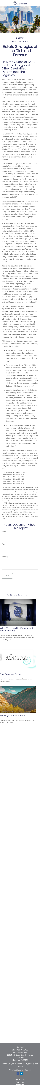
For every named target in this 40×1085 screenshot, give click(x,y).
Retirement (20, 1082)
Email (4, 544)
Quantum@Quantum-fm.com (20, 1070)
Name (4, 532)
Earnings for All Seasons (12, 715)
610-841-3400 (22, 1050)
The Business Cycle (10, 674)
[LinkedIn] (21, 1073)
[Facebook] (18, 1073)
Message (5, 557)
